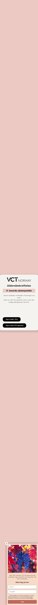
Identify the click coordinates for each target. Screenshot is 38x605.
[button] (6, 543)
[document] (19, 302)
